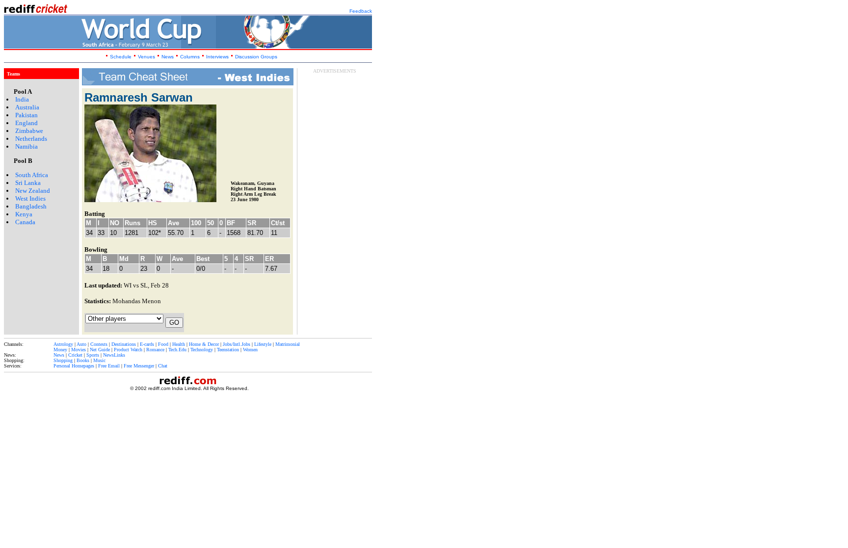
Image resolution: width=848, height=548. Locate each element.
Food (163, 344)
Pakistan (26, 115)
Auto (81, 344)
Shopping (63, 360)
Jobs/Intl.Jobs (236, 344)
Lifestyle (262, 344)
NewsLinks (114, 355)
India (22, 99)
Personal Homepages (73, 365)
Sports (92, 355)
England (26, 123)
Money (60, 349)
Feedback (360, 11)
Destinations (123, 344)
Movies (78, 349)
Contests (98, 344)
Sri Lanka (28, 182)
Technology (201, 349)
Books (83, 360)
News (168, 56)
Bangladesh (31, 206)
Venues (146, 56)
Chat (162, 365)
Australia (27, 107)
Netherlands (31, 138)
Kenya (23, 214)
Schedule (121, 56)
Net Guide (100, 349)
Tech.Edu (177, 349)
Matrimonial (287, 344)
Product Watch (128, 349)
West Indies (30, 198)
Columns (190, 56)
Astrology (63, 344)
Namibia (26, 146)
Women (250, 349)
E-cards (147, 344)
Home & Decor (204, 344)
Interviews (217, 56)
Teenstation (228, 349)
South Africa (31, 175)
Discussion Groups (256, 56)
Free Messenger (139, 365)
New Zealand (32, 190)
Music (99, 360)
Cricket (75, 355)
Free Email (109, 365)
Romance (155, 349)
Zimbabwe (29, 130)
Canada (25, 222)
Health (178, 344)
